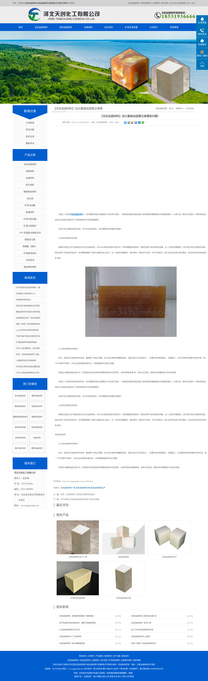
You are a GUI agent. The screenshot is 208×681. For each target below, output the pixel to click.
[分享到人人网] (139, 122)
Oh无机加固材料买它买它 (69, 630)
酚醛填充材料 (30, 192)
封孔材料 (164, 3)
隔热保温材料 (20, 406)
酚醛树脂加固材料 (20, 417)
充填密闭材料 (126, 660)
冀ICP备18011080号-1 (111, 669)
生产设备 (116, 656)
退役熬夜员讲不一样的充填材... (28, 318)
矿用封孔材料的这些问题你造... (28, 367)
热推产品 (77, 677)
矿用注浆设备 (30, 219)
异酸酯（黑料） (30, 246)
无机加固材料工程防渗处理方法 (144, 616)
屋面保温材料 (37, 417)
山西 (103, 677)
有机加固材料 (145, 3)
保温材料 (30, 212)
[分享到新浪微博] (132, 122)
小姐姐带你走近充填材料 (26, 361)
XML (193, 3)
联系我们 (125, 656)
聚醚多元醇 (30, 239)
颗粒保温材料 (37, 448)
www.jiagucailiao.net (75, 669)
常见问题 (30, 130)
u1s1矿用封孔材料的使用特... (28, 330)
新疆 (99, 677)
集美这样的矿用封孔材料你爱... (28, 312)
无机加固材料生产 (98, 488)
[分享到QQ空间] (129, 122)
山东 (107, 677)
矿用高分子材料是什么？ (26, 294)
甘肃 (124, 677)
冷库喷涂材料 (20, 438)
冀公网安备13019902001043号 (151, 669)
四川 (120, 677)
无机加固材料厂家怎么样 (141, 623)
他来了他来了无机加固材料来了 (144, 643)
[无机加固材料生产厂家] (77, 537)
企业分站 (173, 3)
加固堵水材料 (37, 406)
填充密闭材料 (30, 267)
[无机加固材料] (123, 537)
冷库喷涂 (30, 260)
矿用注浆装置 (131, 27)
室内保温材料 (20, 396)
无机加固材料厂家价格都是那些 (72, 643)
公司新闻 (30, 123)
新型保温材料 (37, 427)
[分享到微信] (143, 122)
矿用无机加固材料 (78, 598)
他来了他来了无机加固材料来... (28, 324)
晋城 (111, 677)
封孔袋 (30, 198)
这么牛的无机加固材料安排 (142, 630)
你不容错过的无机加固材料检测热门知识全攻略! (80, 499)
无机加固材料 (133, 3)
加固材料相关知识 (23, 300)
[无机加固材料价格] (123, 578)
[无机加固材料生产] (169, 537)
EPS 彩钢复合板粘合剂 (30, 233)
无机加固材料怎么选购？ (141, 637)
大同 (128, 677)
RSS (188, 3)
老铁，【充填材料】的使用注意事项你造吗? (78, 494)
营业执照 (124, 669)
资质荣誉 (174, 27)
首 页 (171, 109)
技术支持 (30, 136)
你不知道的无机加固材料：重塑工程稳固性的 (77, 623)
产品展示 (99, 656)
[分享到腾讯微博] (136, 122)
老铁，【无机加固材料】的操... (28, 354)
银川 (95, 677)
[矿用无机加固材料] (77, 578)
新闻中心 (179, 109)
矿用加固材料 (114, 660)
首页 (21, 27)
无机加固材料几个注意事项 (70, 637)
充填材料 (156, 3)
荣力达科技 (97, 669)
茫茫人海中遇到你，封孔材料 (28, 348)
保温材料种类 (20, 427)
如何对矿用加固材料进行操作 (28, 306)
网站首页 (82, 656)
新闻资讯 (108, 656)
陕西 (132, 677)
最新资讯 (30, 143)
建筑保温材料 (37, 396)
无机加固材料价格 (83, 488)
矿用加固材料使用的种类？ (27, 342)
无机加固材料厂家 (68, 488)
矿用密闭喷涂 (30, 253)
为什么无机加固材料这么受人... (28, 373)
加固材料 (30, 171)
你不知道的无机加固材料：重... (28, 288)
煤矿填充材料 (20, 448)
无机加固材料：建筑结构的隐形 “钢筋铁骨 (76, 616)
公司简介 (154, 27)
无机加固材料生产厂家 (78, 557)
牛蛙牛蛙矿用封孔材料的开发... (28, 336)
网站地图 (181, 3)
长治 (115, 677)
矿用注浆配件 (30, 226)
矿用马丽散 (30, 205)
